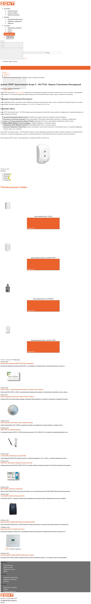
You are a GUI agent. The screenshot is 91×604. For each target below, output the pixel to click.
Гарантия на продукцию (13, 15)
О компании (7, 25)
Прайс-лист (11, 23)
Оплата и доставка (12, 13)
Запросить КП (31, 228)
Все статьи (17, 359)
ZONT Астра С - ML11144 (6, 88)
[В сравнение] (12, 199)
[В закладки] (34, 199)
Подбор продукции (13, 11)
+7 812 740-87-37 (10, 37)
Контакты (10, 30)
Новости (10, 32)
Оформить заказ (9, 34)
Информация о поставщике (14, 28)
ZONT (18, 88)
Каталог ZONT (30, 76)
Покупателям (7, 8)
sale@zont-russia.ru (10, 38)
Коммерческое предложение (15, 19)
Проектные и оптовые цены (15, 21)
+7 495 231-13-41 (10, 36)
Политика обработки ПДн (9, 591)
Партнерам (6, 17)
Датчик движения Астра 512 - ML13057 (41, 257)
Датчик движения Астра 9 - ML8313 (43, 216)
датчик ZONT (14, 88)
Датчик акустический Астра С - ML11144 (41, 340)
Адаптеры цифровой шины (11, 110)
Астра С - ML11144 (19, 92)
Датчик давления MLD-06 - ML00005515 (43, 299)
